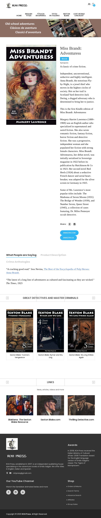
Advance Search (74, 495)
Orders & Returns (74, 486)
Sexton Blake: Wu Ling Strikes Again (81, 356)
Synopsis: (64, 63)
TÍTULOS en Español (41, 15)
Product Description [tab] (53, 255)
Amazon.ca (68, 237)
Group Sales (73, 504)
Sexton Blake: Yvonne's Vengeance (19, 356)
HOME (19, 15)
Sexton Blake (66, 15)
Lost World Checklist (79, 15)
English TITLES (28, 15)
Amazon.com (69, 233)
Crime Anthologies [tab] (18, 262)
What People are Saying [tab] (21, 255)
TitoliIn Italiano (54, 15)
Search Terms (73, 491)
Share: (63, 224)
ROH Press (26, 514)
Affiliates (71, 500)
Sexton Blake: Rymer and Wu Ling (50, 356)
